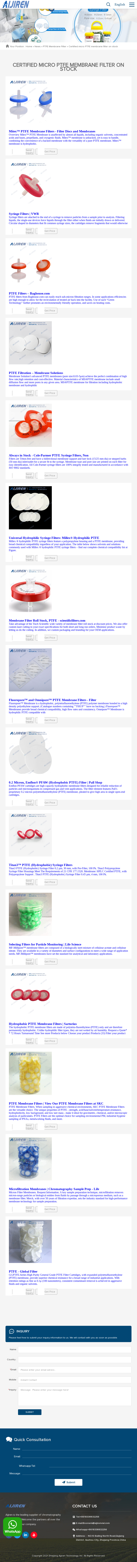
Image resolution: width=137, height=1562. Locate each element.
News (38, 46)
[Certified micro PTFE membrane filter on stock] (68, 101)
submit (30, 1412)
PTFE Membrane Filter (54, 46)
